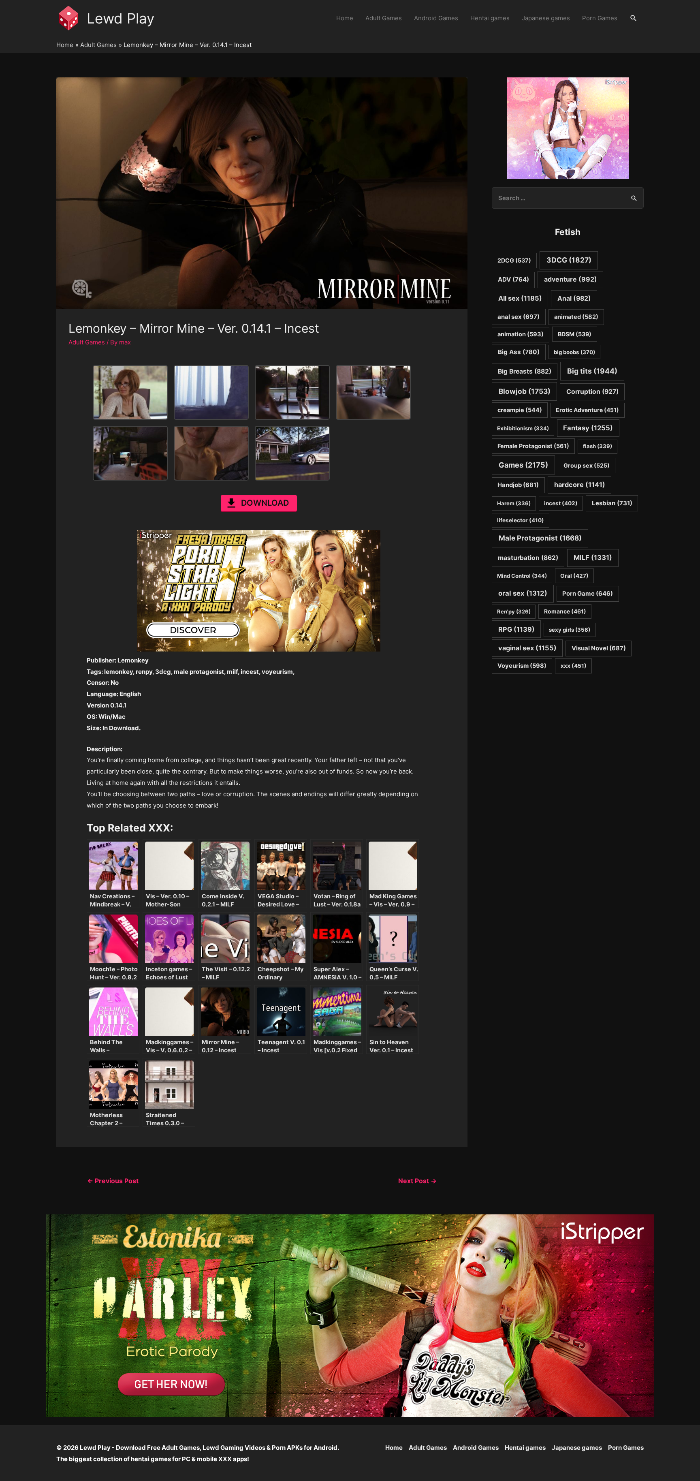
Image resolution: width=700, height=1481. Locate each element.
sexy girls (569, 629)
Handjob (518, 485)
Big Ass (519, 352)
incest (561, 503)
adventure (570, 279)
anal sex (518, 317)
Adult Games (383, 18)
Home (344, 18)
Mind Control (522, 576)
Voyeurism (521, 665)
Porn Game (587, 593)
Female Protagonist (533, 445)
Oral (574, 576)
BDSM (574, 334)
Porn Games (599, 18)
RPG (516, 629)
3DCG (568, 260)
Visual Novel (599, 648)
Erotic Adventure (587, 410)
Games (523, 465)
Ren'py (514, 611)
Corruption (592, 391)
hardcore (579, 485)
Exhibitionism (523, 428)
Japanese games (546, 18)
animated (576, 317)
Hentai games (490, 18)
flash (597, 446)
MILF (593, 558)
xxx (574, 665)
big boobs (574, 352)
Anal (574, 298)
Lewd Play (120, 18)
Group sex (586, 465)
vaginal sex (527, 648)
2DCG (514, 260)
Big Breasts (524, 371)
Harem (514, 503)
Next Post (417, 1181)
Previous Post (113, 1181)
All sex (520, 298)
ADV (513, 279)
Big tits (592, 371)
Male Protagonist (540, 538)
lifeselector (520, 520)
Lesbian (612, 503)
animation (520, 334)
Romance (565, 611)
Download (265, 503)
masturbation (528, 558)
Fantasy (588, 428)
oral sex (522, 593)
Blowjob (525, 391)
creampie (519, 409)
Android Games (436, 18)
